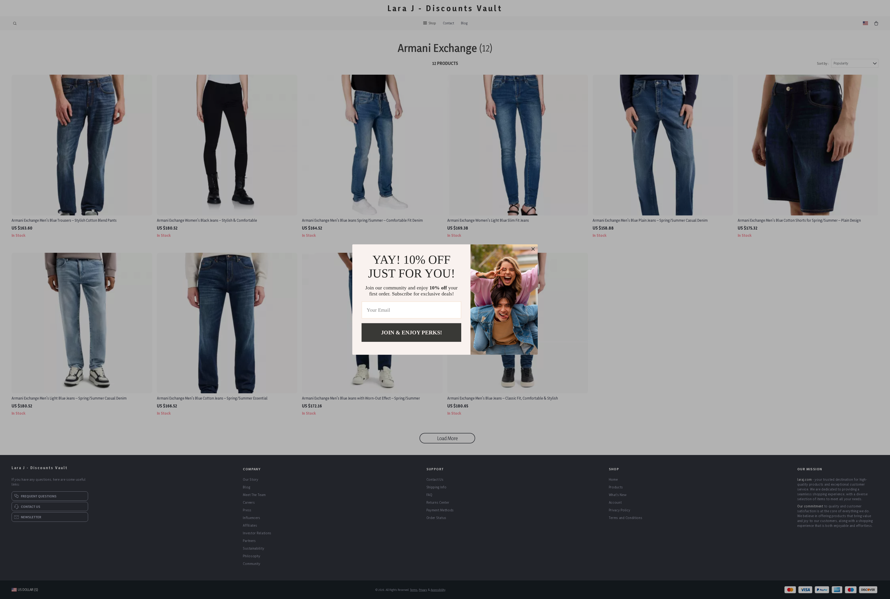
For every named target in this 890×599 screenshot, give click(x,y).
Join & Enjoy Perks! (411, 332)
